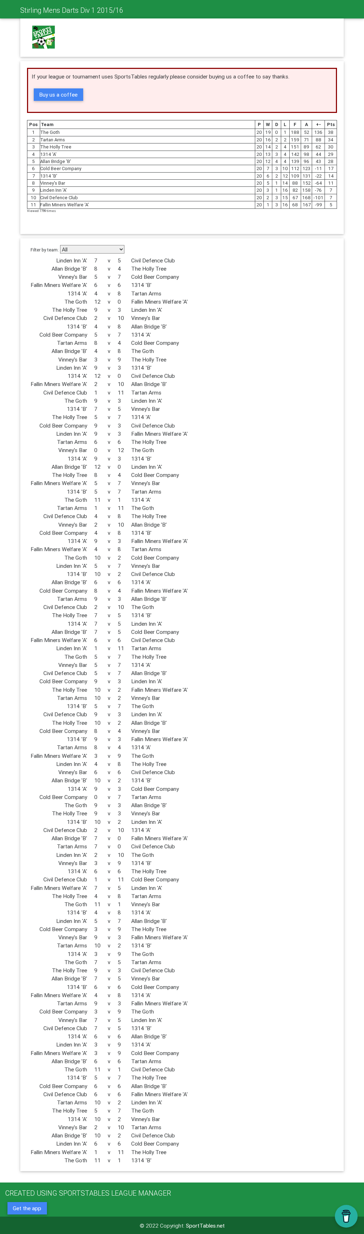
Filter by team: (45, 249)
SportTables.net (205, 1225)
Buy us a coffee (58, 94)
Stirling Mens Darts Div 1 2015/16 (71, 10)
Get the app (27, 1208)
